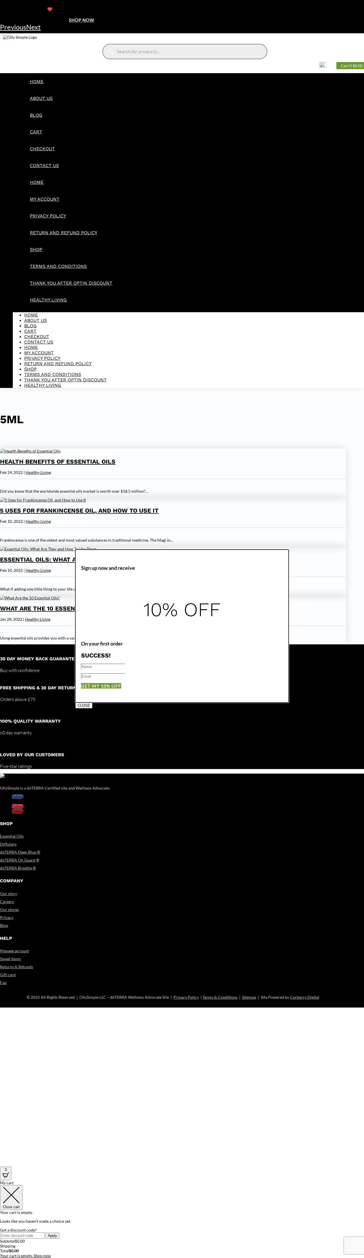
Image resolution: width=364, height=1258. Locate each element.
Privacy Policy (48, 216)
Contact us (44, 165)
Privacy (6, 917)
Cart (36, 132)
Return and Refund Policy (63, 232)
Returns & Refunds (16, 966)
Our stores (9, 909)
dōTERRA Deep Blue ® (20, 852)
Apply (52, 1236)
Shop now (81, 19)
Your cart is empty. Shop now (25, 1255)
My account (44, 199)
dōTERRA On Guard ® (19, 860)
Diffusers (8, 844)
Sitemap (249, 997)
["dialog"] (182, 1219)
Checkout (42, 148)
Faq (3, 982)
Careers (7, 901)
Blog (36, 115)
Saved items (10, 958)
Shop (36, 249)
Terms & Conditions (219, 997)
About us (41, 98)
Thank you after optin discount (71, 283)
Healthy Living (48, 300)
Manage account (14, 950)
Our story (8, 893)
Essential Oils (12, 836)
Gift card (8, 974)
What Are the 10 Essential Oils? (54, 608)
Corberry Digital (304, 997)
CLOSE (84, 705)
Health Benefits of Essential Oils (57, 461)
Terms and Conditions (58, 266)
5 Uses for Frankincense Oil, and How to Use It (79, 510)
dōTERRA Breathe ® (18, 868)
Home (37, 81)
